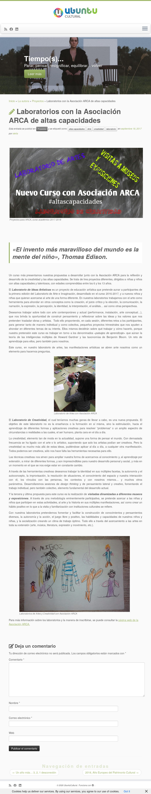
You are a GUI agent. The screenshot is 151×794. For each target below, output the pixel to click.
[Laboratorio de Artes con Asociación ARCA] (74, 383)
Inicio (12, 101)
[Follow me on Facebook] (12, 29)
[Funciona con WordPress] (93, 784)
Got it (127, 791)
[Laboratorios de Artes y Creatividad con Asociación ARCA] (74, 573)
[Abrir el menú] (145, 29)
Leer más (35, 73)
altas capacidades (77, 129)
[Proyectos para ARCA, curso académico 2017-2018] (76, 182)
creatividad (98, 129)
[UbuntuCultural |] (75, 12)
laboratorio (111, 129)
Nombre (14, 703)
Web (11, 733)
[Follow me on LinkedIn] (18, 29)
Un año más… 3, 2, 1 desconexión (34, 772)
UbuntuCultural (70, 785)
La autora (23, 101)
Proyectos (38, 101)
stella (15, 133)
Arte (89, 129)
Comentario (16, 659)
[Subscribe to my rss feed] (7, 29)
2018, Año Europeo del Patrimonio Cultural (111, 772)
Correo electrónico (20, 718)
